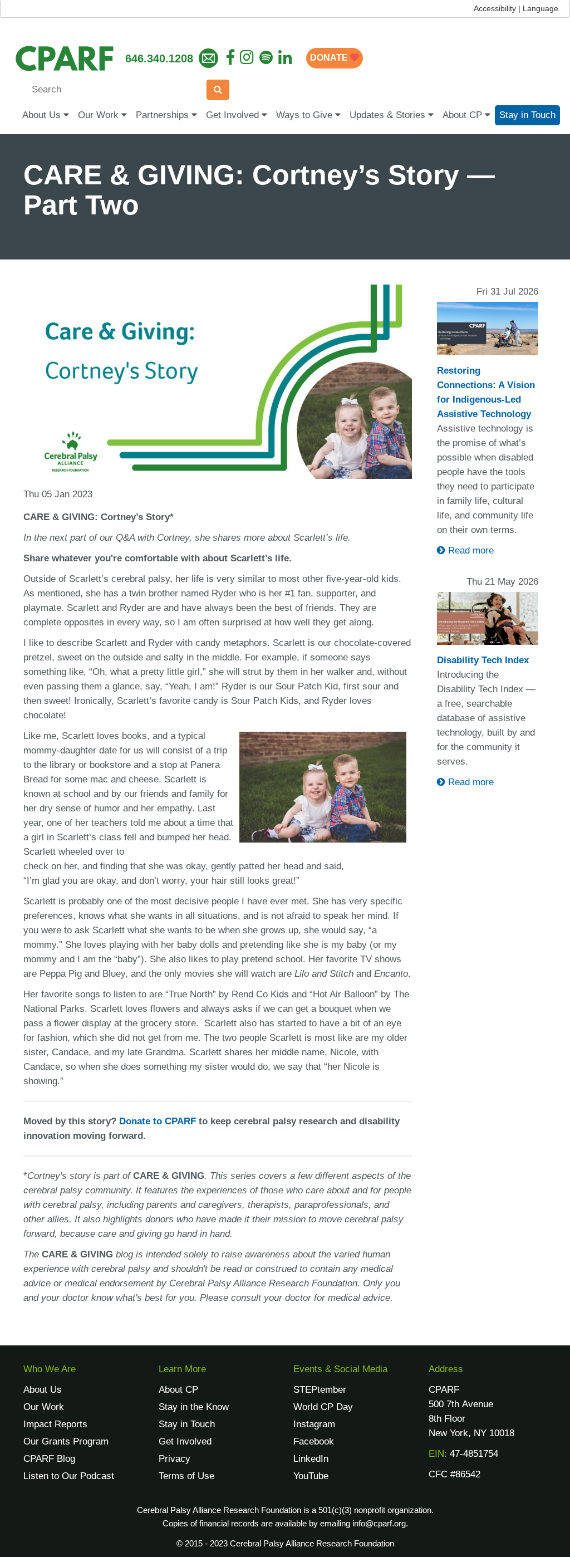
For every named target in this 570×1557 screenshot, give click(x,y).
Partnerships (163, 115)
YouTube (310, 1476)
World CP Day (323, 1407)
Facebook (313, 1441)
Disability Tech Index (483, 660)
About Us (42, 115)
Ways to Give (305, 115)
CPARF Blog (49, 1458)
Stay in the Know (194, 1407)
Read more (469, 550)
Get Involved (234, 115)
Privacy (174, 1458)
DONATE (330, 57)
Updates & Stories (389, 115)
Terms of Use (186, 1476)
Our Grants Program (66, 1441)
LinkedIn (310, 1458)
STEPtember (319, 1389)
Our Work (99, 115)
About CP (464, 115)
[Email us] (208, 58)
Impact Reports (55, 1424)
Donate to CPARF (157, 1121)
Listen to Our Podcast (68, 1476)
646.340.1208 (159, 58)
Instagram (314, 1424)
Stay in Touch (527, 115)
